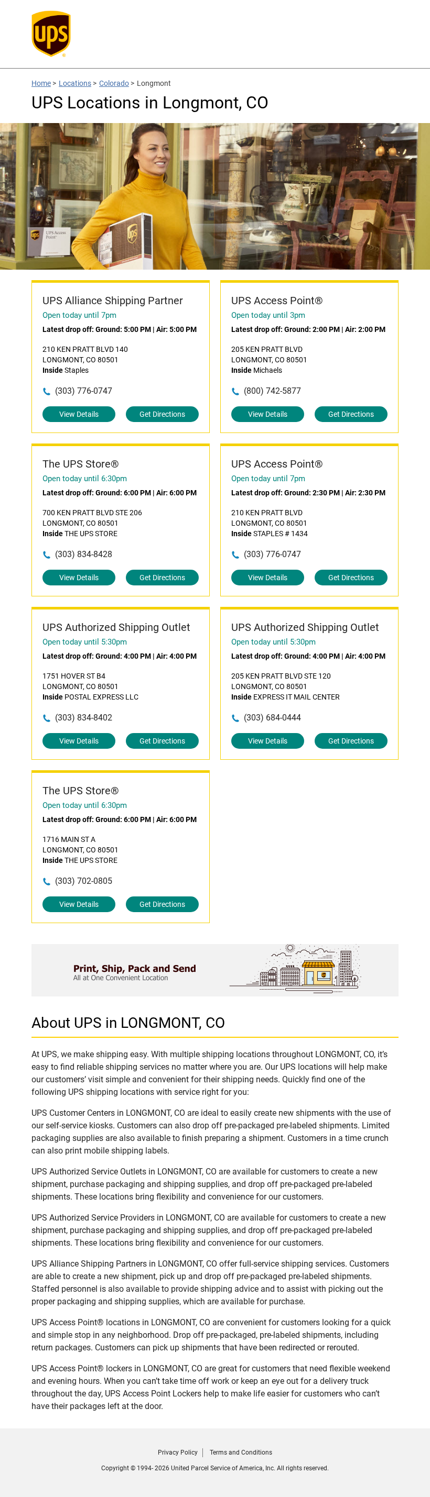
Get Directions (162, 414)
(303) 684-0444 (272, 718)
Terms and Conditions (241, 1452)
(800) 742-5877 (272, 391)
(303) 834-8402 (83, 718)
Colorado (114, 83)
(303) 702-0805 (83, 881)
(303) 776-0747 (83, 391)
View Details (79, 414)
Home (41, 83)
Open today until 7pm (79, 315)
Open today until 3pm (268, 315)
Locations (75, 83)
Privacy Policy (178, 1452)
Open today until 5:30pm (84, 642)
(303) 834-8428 (83, 554)
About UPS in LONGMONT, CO (128, 1023)
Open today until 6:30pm (84, 478)
